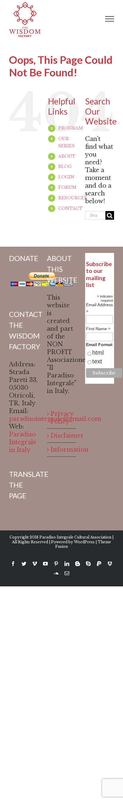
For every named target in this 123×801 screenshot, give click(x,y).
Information (61, 449)
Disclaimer (61, 435)
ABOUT (67, 156)
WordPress (84, 542)
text (97, 361)
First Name (98, 329)
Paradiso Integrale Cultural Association (75, 537)
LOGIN (66, 177)
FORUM (67, 187)
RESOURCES (72, 198)
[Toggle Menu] (109, 19)
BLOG (65, 166)
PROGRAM (70, 128)
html (98, 352)
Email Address (99, 308)
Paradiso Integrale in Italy (22, 442)
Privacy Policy (61, 417)
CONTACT (70, 208)
